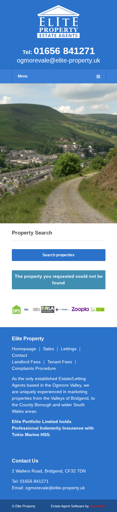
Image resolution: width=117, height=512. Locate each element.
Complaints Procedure (34, 368)
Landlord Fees (26, 361)
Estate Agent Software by (78, 506)
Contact (19, 355)
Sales (48, 348)
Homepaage (24, 348)
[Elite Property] (58, 36)
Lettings (68, 348)
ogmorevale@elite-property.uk (58, 60)
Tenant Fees (59, 361)
